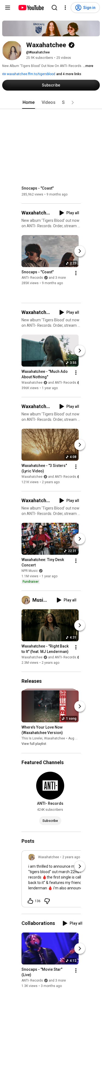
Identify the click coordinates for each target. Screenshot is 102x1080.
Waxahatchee (54, 739)
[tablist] (51, 102)
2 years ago (71, 857)
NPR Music (29, 571)
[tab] (28, 102)
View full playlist (33, 744)
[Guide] (7, 7)
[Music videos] (26, 600)
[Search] (54, 7)
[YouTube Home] (31, 7)
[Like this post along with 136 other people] (30, 901)
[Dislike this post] (47, 901)
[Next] (79, 251)
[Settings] (65, 7)
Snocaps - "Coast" (37, 188)
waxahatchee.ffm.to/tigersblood (30, 74)
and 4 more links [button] (68, 74)
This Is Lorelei (31, 739)
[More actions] (75, 273)
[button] (72, 102)
